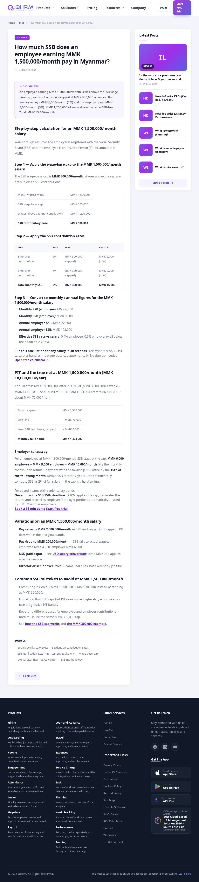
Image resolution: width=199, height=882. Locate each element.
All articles (29, 676)
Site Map (109, 800)
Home (11, 22)
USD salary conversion (69, 554)
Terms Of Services (115, 772)
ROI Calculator (112, 821)
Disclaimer (110, 779)
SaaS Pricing (111, 814)
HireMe (108, 730)
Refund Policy (112, 793)
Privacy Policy (112, 765)
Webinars (109, 835)
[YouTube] (175, 747)
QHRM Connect (113, 842)
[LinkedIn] (165, 747)
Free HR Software (114, 807)
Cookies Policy (112, 786)
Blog (21, 22)
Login (163, 7)
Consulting (110, 737)
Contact (108, 828)
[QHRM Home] (20, 7)
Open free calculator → (32, 360)
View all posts (161, 182)
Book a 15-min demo (30, 508)
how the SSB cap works (42, 624)
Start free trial (57, 508)
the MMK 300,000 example (86, 624)
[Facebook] (155, 747)
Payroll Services (113, 744)
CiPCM (107, 723)
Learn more (185, 873)
